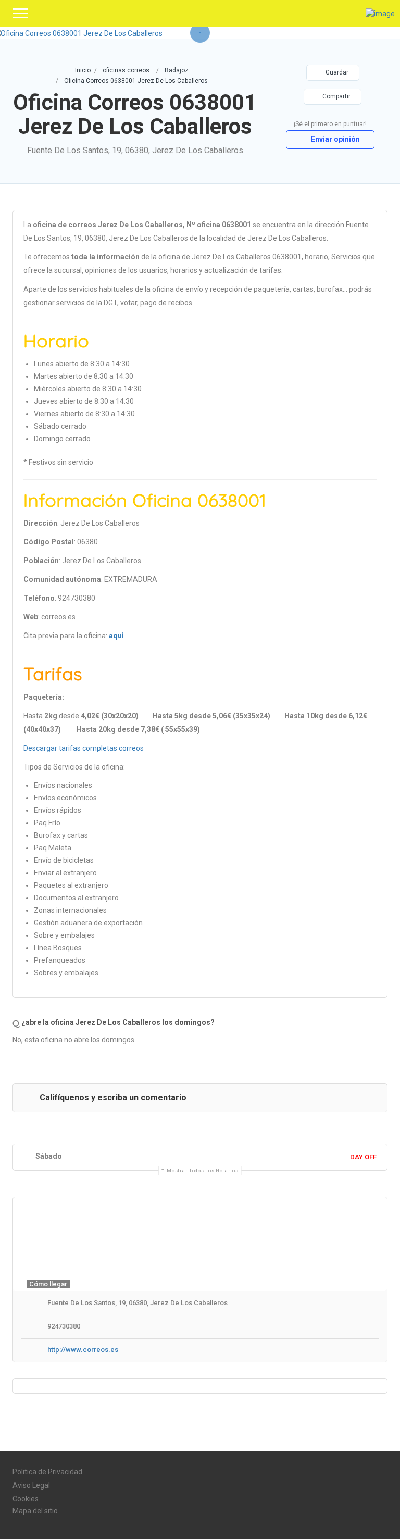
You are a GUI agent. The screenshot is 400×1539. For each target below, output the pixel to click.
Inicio (83, 70)
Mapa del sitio (35, 1511)
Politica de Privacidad (47, 1472)
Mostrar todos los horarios (202, 1170)
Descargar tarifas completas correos (83, 748)
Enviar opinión (334, 139)
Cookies (25, 1499)
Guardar (336, 72)
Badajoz (177, 70)
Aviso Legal (31, 1485)
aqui (116, 635)
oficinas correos (126, 70)
